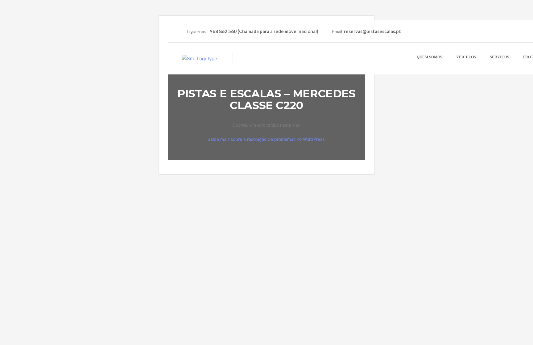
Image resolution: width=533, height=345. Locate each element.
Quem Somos (429, 57)
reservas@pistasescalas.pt (372, 31)
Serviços (499, 57)
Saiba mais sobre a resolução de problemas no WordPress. (267, 139)
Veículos (466, 57)
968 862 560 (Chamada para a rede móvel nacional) (264, 31)
